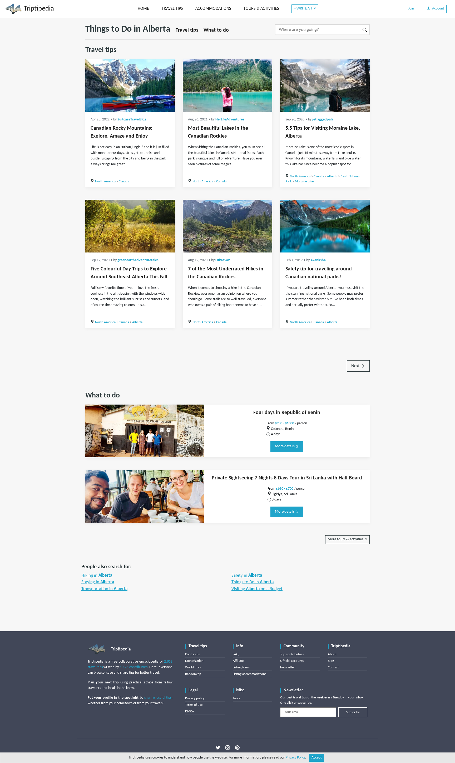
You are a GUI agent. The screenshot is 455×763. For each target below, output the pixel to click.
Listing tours (241, 667)
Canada (124, 181)
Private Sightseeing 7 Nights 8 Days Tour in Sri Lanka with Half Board (287, 478)
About (332, 654)
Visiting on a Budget (257, 589)
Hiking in (96, 575)
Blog (331, 661)
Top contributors (292, 654)
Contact (333, 667)
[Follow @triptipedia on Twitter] (218, 747)
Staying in (97, 582)
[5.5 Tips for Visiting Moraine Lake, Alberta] (325, 85)
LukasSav (222, 260)
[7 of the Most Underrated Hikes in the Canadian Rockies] (227, 226)
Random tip (193, 674)
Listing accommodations (249, 674)
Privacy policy (195, 698)
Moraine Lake (304, 181)
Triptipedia (38, 8)
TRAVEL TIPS (172, 9)
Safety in (246, 575)
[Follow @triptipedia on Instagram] (227, 747)
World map (193, 667)
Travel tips (187, 30)
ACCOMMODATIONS (213, 9)
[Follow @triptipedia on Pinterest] (237, 747)
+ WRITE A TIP (305, 9)
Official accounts (292, 661)
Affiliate (238, 661)
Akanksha (318, 260)
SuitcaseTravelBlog (131, 119)
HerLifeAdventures (229, 119)
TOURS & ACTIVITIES (261, 9)
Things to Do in (252, 582)
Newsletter (287, 667)
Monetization (194, 661)
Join (411, 8)
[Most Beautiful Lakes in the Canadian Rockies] (227, 85)
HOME (143, 9)
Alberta (332, 176)
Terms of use (193, 705)
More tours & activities (346, 539)
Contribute (192, 654)
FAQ (236, 654)
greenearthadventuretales (138, 260)
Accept (316, 757)
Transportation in (104, 589)
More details (285, 446)
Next (356, 366)
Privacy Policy (295, 757)
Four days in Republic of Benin (286, 412)
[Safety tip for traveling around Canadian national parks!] (325, 226)
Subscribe (353, 712)
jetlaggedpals (322, 119)
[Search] (365, 29)
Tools (236, 698)
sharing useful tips (157, 698)
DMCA (189, 711)
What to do (216, 30)
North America (105, 181)
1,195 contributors (133, 667)
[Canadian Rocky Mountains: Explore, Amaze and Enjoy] (130, 85)
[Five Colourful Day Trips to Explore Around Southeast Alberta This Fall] (130, 226)
